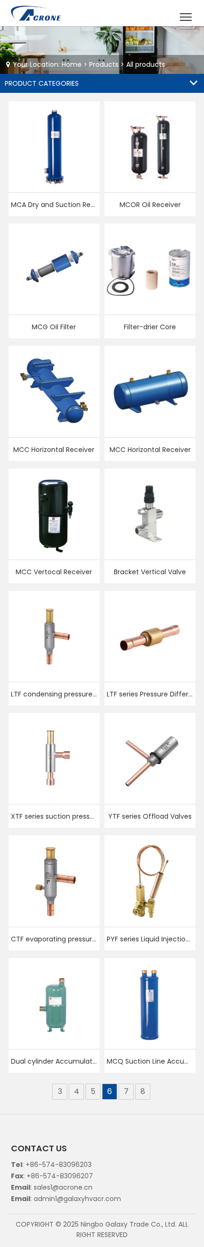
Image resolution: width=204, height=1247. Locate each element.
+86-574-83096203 (59, 1164)
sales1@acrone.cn (63, 1187)
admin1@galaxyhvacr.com (77, 1198)
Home (72, 64)
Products (104, 64)
